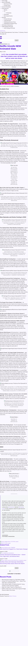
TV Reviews (8, 12)
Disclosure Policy (8, 3)
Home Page (4, 0)
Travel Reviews (7, 20)
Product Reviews (8, 19)
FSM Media (2, 30)
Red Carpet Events (8, 16)
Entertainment (5, 8)
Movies (5, 9)
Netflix (3, 54)
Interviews (6, 14)
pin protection (11, 507)
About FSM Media (6, 2)
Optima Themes (12, 596)
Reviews (4, 17)
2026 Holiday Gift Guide (7, 26)
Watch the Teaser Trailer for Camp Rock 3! (11, 587)
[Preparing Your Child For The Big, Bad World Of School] (9, 541)
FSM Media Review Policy (10, 22)
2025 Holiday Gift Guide (9, 28)
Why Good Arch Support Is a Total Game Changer (14, 549)
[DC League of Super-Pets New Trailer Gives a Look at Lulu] (5, 543)
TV (4, 11)
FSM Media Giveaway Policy (10, 23)
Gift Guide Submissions (7, 25)
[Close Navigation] (1, 42)
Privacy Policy (7, 5)
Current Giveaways (6, 6)
